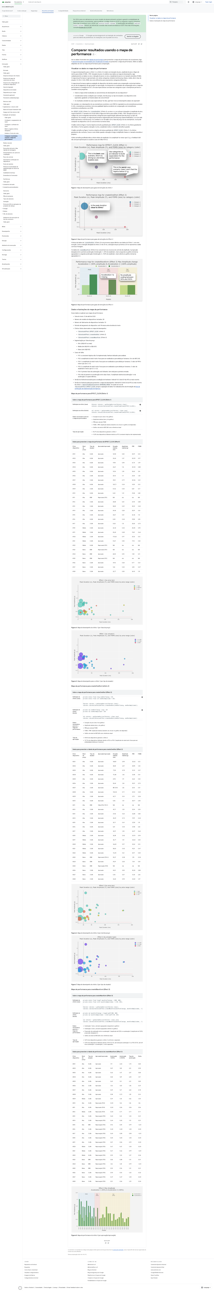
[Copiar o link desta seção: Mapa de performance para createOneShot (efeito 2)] (111, 686)
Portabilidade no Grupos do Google (97, 1280)
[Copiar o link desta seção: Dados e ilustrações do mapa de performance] (109, 310)
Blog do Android (92, 1270)
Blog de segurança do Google (96, 1272)
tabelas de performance (96, 60)
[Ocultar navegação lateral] (20, 1288)
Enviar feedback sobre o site (75, 1287)
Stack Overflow (155, 1275)
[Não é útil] (141, 44)
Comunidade (38, 1287)
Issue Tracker (154, 1278)
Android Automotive (96, 11)
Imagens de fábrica (29, 1275)
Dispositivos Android (79, 11)
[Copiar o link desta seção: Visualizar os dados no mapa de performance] (108, 69)
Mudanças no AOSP (85, 27)
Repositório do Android (30, 1264)
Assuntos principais (48, 11)
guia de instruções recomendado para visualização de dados (90, 62)
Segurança (34, 11)
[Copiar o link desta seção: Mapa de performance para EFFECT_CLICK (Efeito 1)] (109, 394)
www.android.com (156, 1270)
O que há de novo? (7, 11)
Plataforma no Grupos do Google (96, 1275)
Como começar (21, 11)
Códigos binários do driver (31, 1278)
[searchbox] (11, 16)
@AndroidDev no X (93, 1267)
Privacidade (62, 1287)
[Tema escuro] (140, 405)
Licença (55, 1287)
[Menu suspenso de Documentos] (24, 2)
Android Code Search (34, 2)
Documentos (18, 2)
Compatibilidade (63, 11)
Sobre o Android (29, 1287)
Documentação (8, 7)
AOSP (72, 44)
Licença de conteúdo (118, 1250)
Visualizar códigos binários (31, 1272)
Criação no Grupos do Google (96, 1278)
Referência (110, 11)
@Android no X (92, 1264)
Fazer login (208, 2)
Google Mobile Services (157, 1272)
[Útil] (139, 44)
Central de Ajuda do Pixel (157, 1267)
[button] (10, 26)
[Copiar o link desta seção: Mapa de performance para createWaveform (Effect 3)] (111, 990)
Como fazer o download (30, 1270)
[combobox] (177, 2)
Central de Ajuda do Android (158, 1264)
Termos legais (47, 1287)
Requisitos (27, 1267)
